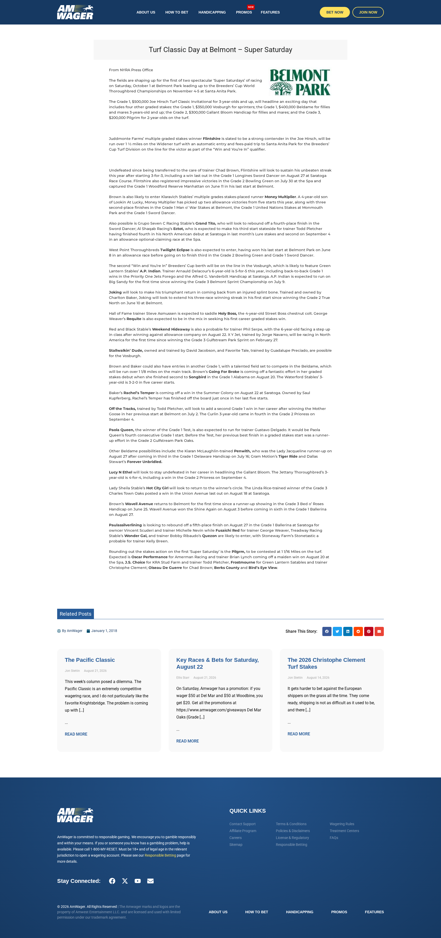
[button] (327, 631)
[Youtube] (137, 881)
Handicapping (212, 12)
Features (270, 12)
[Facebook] (112, 881)
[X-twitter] (124, 881)
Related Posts (75, 614)
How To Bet (176, 12)
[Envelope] (150, 881)
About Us (146, 12)
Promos (245, 10)
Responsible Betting (160, 855)
